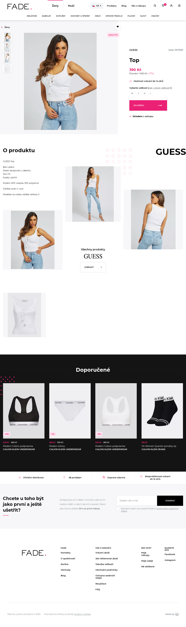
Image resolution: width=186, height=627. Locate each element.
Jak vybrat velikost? (160, 88)
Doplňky (61, 16)
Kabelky (46, 16)
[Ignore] (150, 512)
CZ (97, 6)
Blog (123, 6)
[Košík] (179, 6)
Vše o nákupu (138, 6)
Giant (177, 614)
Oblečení (32, 16)
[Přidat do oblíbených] (117, 26)
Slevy (143, 16)
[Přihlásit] (171, 6)
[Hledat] (155, 6)
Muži (71, 5)
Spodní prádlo (114, 16)
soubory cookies (82, 614)
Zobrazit (89, 267)
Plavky (131, 16)
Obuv (98, 16)
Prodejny (112, 6)
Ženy (55, 5)
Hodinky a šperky (80, 16)
